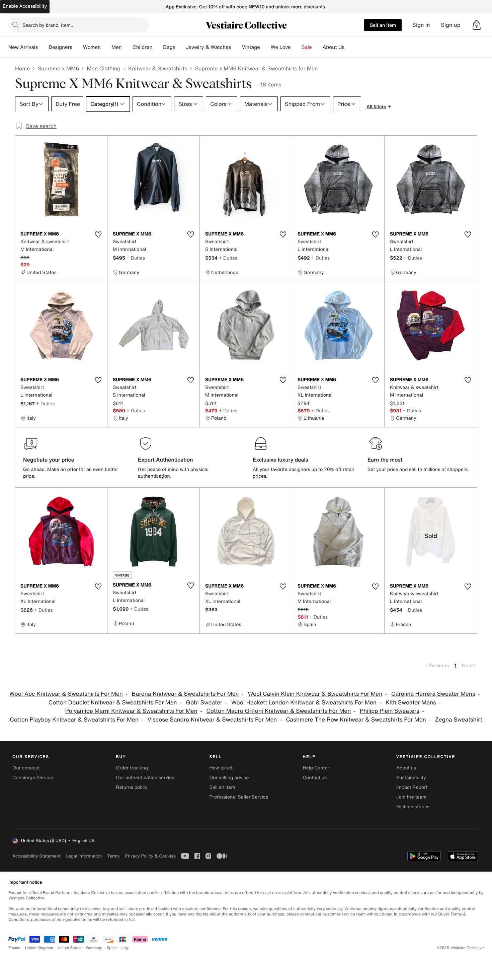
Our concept (26, 767)
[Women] (106, 47)
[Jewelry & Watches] (236, 47)
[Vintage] (265, 47)
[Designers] (77, 47)
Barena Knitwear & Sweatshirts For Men (185, 694)
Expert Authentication (165, 460)
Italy (125, 947)
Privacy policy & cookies (150, 856)
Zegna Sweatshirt (458, 719)
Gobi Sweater (204, 702)
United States (70, 947)
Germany (94, 947)
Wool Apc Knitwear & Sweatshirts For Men (66, 694)
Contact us (315, 777)
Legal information (84, 856)
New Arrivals (23, 47)
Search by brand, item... (48, 24)
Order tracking (132, 767)
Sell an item (383, 24)
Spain (112, 947)
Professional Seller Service (238, 797)
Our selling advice (229, 777)
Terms (113, 856)
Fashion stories (412, 806)
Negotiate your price (48, 460)
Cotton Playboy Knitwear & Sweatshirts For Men (74, 719)
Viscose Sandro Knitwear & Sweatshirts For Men (212, 719)
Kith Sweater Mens (411, 702)
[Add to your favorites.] (98, 234)
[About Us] (349, 47)
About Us (333, 47)
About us (406, 767)
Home (22, 68)
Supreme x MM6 (58, 68)
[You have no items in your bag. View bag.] (476, 25)
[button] (476, 25)
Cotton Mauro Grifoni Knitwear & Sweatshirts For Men (279, 711)
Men (116, 47)
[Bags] (180, 47)
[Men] (127, 47)
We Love (281, 47)
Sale (307, 47)
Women (92, 47)
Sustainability (411, 777)
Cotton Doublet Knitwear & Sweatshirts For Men (113, 702)
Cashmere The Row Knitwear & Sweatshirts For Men (356, 719)
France (14, 947)
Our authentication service (145, 777)
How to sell (221, 767)
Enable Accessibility (25, 6)
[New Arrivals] (43, 47)
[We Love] (296, 47)
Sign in (421, 24)
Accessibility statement (36, 856)
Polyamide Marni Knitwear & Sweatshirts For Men (131, 711)
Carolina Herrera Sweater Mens (433, 694)
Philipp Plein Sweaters (389, 711)
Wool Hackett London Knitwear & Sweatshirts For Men (304, 702)
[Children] (157, 47)
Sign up (451, 24)
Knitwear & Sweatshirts (157, 68)
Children (143, 47)
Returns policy (131, 787)
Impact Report (412, 787)
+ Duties (136, 257)
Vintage (251, 47)
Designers (60, 47)
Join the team (411, 797)
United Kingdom (39, 947)
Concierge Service (32, 777)
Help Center (316, 767)
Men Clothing (103, 68)
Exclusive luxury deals (280, 460)
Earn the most (385, 460)
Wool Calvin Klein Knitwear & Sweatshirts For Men (315, 694)
